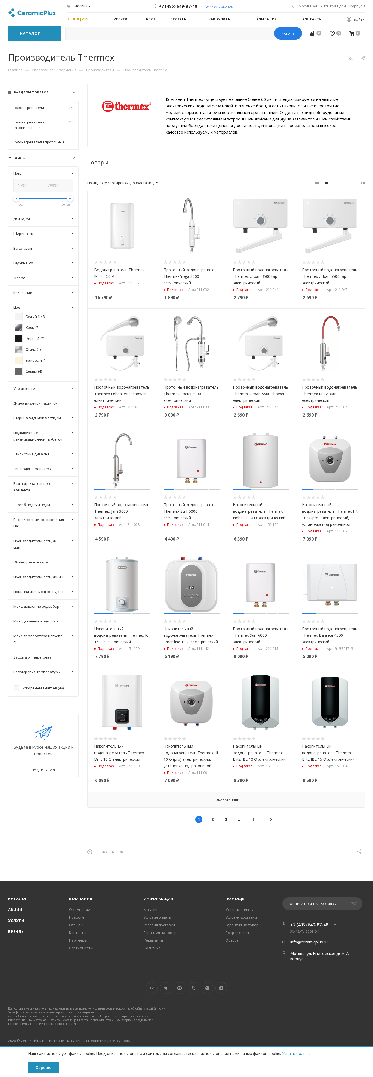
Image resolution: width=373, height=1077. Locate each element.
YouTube (179, 988)
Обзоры (232, 940)
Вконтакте (152, 988)
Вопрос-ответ (238, 932)
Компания (80, 898)
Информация (158, 898)
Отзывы (76, 924)
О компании (79, 909)
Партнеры (78, 940)
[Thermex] (126, 106)
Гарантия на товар (160, 932)
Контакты (77, 932)
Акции (15, 909)
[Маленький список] (317, 182)
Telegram (165, 988)
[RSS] (351, 58)
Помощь (235, 898)
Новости (76, 917)
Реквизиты (153, 940)
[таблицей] (363, 182)
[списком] (354, 182)
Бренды (16, 931)
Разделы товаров (31, 92)
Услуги (16, 920)
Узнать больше (296, 1053)
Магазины (152, 909)
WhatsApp (207, 988)
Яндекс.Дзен (221, 988)
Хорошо (44, 1067)
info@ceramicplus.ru (309, 942)
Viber (193, 988)
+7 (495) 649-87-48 (178, 6)
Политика (152, 947)
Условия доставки (159, 924)
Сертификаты (81, 947)
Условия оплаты (158, 917)
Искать (288, 33)
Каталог (18, 898)
